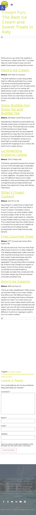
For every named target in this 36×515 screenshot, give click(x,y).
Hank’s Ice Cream (15, 70)
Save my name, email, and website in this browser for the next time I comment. (17, 445)
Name (4, 418)
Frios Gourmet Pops (17, 236)
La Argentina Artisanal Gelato (14, 153)
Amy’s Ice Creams (15, 281)
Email (3, 426)
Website (4, 434)
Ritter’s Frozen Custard (12, 194)
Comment (5, 392)
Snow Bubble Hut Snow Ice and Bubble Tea (15, 109)
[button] (11, 4)
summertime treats (12, 374)
